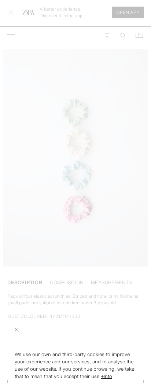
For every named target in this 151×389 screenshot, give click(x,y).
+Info (106, 376)
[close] (16, 329)
